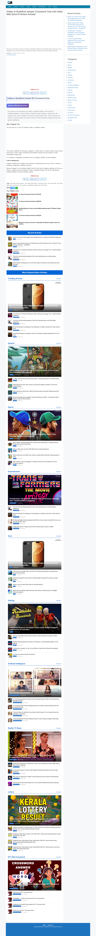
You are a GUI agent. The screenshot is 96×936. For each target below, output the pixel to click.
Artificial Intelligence (73, 85)
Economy (70, 77)
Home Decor (71, 110)
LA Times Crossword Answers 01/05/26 (30, 215)
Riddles (34, 6)
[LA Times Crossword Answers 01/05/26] (12, 220)
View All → (58, 278)
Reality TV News (72, 100)
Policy (44, 925)
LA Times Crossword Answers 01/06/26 (30, 201)
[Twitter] (14, 188)
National (70, 90)
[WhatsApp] (17, 188)
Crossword (71, 80)
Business (70, 92)
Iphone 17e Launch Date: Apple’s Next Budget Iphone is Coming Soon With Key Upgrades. (77, 18)
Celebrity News (72, 97)
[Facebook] (11, 188)
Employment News (73, 87)
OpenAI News (71, 107)
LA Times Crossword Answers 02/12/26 (30, 194)
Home (9, 6)
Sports (28, 6)
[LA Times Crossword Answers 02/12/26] (12, 199)
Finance (70, 105)
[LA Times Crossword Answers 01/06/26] (12, 206)
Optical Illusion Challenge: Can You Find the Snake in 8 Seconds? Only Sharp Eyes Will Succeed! (77, 48)
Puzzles (70, 120)
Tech (49, 6)
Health (69, 82)
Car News (70, 112)
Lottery (70, 102)
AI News (16, 6)
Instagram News (72, 117)
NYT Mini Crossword (73, 115)
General (22, 6)
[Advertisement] (35, 27)
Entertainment (42, 6)
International (71, 95)
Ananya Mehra (12, 55)
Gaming (55, 6)
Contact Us (50, 925)
